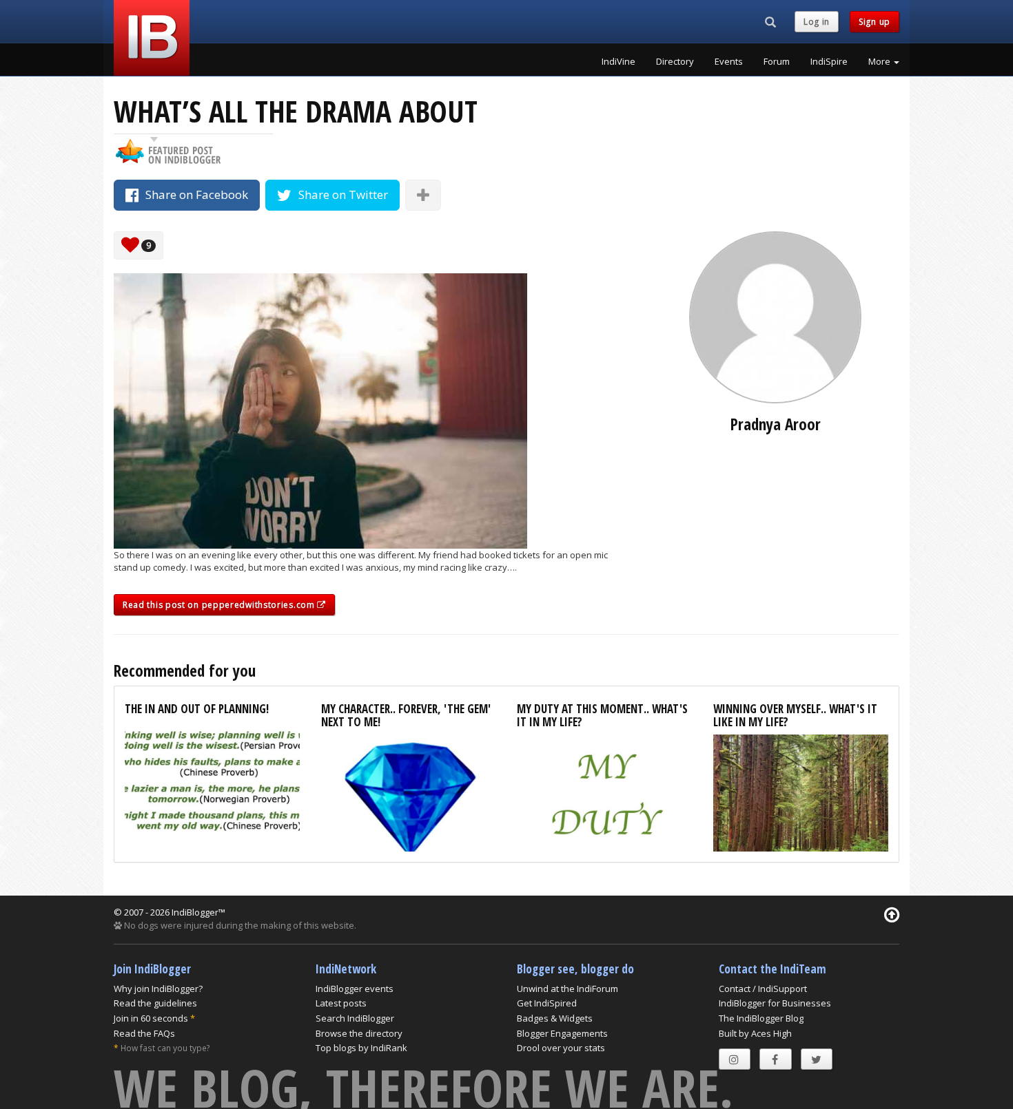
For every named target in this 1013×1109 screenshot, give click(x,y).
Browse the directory (359, 1033)
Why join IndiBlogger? (158, 988)
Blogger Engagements (562, 1033)
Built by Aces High (755, 1033)
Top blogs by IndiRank (361, 1048)
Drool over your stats (561, 1048)
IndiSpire (829, 61)
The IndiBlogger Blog (761, 1018)
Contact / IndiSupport (763, 988)
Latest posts (341, 1003)
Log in (817, 22)
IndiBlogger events (354, 988)
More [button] (880, 61)
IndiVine (618, 61)
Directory (675, 61)
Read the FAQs (144, 1033)
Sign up (874, 22)
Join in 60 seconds (151, 1018)
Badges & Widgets (555, 1018)
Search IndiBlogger (355, 1018)
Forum (777, 61)
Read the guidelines (155, 1003)
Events (729, 61)
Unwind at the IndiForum (567, 988)
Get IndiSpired (547, 1003)
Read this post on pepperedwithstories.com (220, 605)
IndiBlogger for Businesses (775, 1003)
